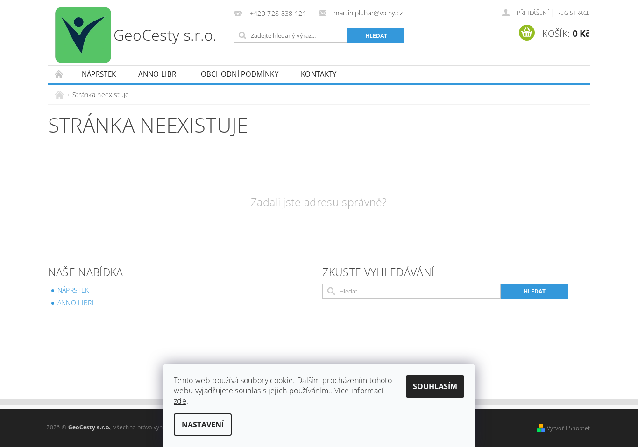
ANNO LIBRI (158, 73)
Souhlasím (435, 386)
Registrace (573, 13)
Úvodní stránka (59, 74)
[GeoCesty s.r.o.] (138, 35)
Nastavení (203, 424)
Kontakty (319, 73)
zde (180, 401)
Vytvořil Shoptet (568, 428)
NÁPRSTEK (99, 73)
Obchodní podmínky (239, 73)
